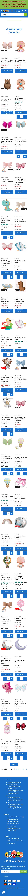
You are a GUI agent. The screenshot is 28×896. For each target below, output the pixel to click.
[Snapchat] (24, 861)
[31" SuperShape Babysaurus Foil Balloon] (7, 205)
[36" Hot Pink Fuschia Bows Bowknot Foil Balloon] (7, 126)
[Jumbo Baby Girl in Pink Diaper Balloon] (21, 46)
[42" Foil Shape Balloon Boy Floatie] (7, 324)
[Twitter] (4, 861)
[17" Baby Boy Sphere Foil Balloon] (21, 522)
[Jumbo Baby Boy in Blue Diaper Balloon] (21, 84)
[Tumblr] (21, 861)
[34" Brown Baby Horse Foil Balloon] (21, 286)
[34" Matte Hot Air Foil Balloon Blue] (7, 483)
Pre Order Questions (12, 821)
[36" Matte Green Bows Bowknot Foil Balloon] (7, 443)
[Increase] (25, 117)
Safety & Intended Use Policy (15, 841)
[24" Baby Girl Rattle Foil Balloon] (21, 605)
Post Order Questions (13, 823)
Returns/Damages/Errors (14, 828)
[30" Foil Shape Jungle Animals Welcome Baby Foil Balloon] (7, 562)
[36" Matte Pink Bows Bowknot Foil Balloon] (7, 46)
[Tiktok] (16, 861)
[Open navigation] (1, 11)
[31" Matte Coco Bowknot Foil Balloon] (7, 605)
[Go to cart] (26, 11)
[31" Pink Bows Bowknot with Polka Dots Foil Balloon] (7, 246)
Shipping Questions (12, 819)
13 (23, 769)
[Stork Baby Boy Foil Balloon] (21, 246)
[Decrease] (18, 117)
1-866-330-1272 (12, 788)
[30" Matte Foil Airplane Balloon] (7, 286)
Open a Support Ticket (14, 782)
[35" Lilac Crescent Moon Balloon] (21, 645)
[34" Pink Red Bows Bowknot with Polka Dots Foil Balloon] (21, 165)
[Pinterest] (19, 861)
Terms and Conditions (13, 838)
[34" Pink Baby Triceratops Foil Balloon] (7, 688)
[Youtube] (13, 861)
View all (14, 764)
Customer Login (11, 830)
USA (9, 795)
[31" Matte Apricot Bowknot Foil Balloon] (21, 205)
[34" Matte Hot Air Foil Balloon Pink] (21, 443)
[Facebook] (7, 861)
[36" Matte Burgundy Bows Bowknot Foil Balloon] (21, 727)
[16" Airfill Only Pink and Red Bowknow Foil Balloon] (21, 403)
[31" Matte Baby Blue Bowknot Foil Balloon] (21, 364)
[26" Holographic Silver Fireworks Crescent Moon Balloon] (7, 645)
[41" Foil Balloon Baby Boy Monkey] (7, 364)
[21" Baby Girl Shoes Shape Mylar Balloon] (21, 483)
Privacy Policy (11, 843)
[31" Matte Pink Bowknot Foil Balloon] (7, 165)
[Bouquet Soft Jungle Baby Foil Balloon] (7, 403)
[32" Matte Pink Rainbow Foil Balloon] (7, 522)
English (6, 876)
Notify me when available (7, 71)
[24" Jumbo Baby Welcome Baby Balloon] (21, 562)
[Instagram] (10, 861)
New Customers (11, 826)
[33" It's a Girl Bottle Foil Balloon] (7, 727)
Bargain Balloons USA (18, 888)
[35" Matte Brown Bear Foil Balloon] (7, 84)
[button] (3, 892)
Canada (10, 803)
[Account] (22, 11)
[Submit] (25, 14)
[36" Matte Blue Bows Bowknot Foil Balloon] (21, 126)
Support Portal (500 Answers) (15, 817)
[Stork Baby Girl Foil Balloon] (21, 324)
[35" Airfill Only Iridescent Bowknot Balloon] (21, 688)
